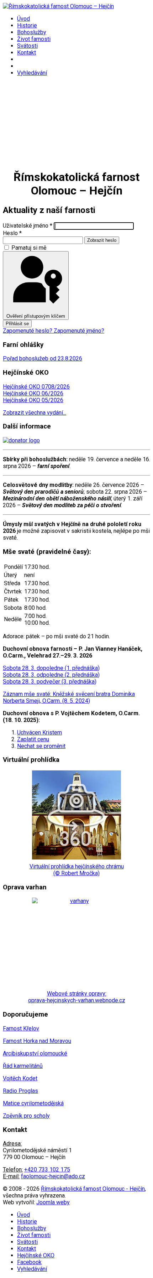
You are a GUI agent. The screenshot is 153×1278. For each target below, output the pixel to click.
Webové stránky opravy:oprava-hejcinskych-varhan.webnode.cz (76, 997)
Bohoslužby (31, 32)
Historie (27, 25)
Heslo (12, 233)
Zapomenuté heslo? (28, 330)
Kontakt (26, 52)
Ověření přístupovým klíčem (35, 316)
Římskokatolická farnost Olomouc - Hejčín (93, 1188)
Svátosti (27, 45)
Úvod (23, 18)
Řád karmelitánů (23, 1066)
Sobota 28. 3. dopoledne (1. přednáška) (51, 668)
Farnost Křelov (21, 1028)
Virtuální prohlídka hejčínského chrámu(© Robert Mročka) (77, 870)
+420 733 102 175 (47, 1169)
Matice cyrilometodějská (33, 1103)
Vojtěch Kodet (20, 1078)
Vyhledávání (32, 72)
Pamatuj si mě (28, 247)
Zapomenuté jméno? (79, 330)
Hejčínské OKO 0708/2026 (36, 386)
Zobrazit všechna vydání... (34, 412)
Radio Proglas (20, 1090)
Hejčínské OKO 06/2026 (33, 393)
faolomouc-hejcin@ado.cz (53, 1176)
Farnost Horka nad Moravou (37, 1041)
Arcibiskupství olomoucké (35, 1053)
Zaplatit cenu (33, 739)
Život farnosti (34, 39)
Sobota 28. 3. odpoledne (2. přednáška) (51, 674)
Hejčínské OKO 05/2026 (33, 400)
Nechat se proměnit (41, 746)
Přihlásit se (17, 323)
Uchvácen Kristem (39, 732)
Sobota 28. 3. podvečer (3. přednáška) (49, 681)
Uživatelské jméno (27, 225)
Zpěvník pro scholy (26, 1115)
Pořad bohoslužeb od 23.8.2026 (42, 358)
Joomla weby (53, 1202)
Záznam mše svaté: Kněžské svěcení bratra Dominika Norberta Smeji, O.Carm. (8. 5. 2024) (69, 697)
